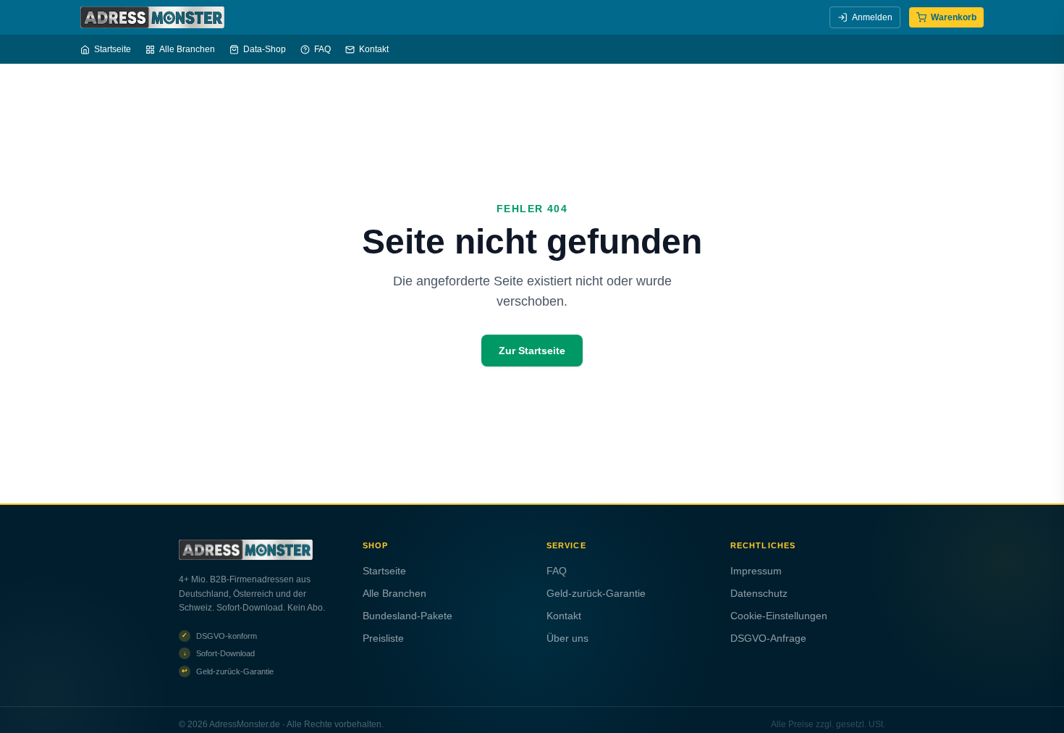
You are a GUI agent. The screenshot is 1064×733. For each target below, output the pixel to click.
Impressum (756, 571)
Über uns (567, 638)
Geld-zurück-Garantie (596, 593)
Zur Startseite (532, 350)
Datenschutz (759, 593)
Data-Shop (264, 49)
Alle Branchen (187, 49)
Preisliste (383, 638)
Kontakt (374, 49)
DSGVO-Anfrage (768, 638)
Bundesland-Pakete (407, 615)
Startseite (112, 49)
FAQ (322, 49)
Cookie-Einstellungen (778, 615)
